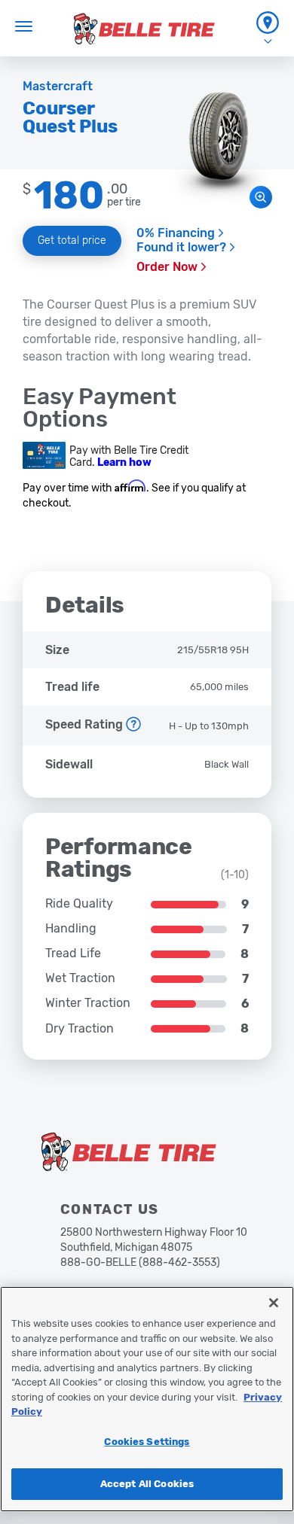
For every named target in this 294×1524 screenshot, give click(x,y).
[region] (147, 1399)
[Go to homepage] (144, 28)
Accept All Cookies (147, 1483)
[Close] (273, 1302)
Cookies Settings (146, 1441)
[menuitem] (267, 28)
